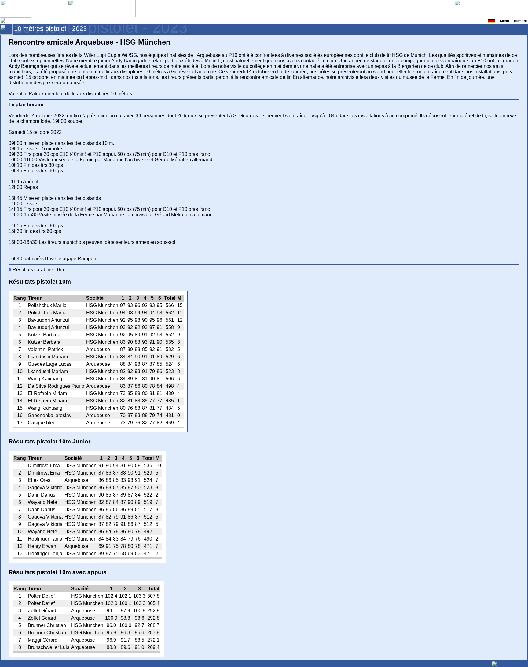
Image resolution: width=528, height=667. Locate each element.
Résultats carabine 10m (37, 269)
